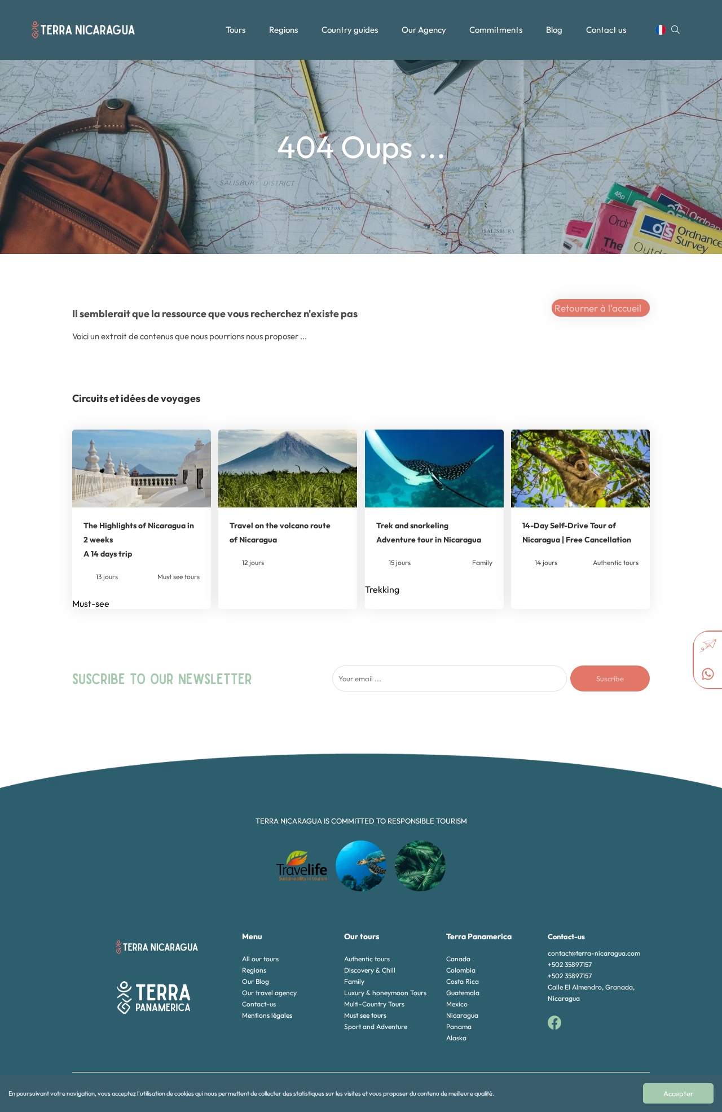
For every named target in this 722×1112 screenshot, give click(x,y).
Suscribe (610, 678)
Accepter (678, 1093)
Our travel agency (269, 992)
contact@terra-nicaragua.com (594, 953)
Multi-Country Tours (374, 1004)
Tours (235, 29)
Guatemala (462, 992)
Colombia (461, 970)
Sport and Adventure (375, 1026)
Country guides (350, 29)
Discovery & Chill (369, 970)
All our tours (260, 959)
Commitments (495, 29)
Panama (459, 1026)
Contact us (606, 29)
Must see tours (365, 1015)
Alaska (456, 1038)
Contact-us (259, 1004)
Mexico (457, 1004)
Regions (283, 29)
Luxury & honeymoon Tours (385, 992)
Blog (554, 29)
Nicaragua (462, 1015)
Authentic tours (367, 959)
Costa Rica (462, 981)
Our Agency (424, 29)
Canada (458, 959)
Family (354, 981)
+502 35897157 (570, 964)
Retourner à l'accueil (597, 308)
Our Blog (255, 981)
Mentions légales (267, 1015)
